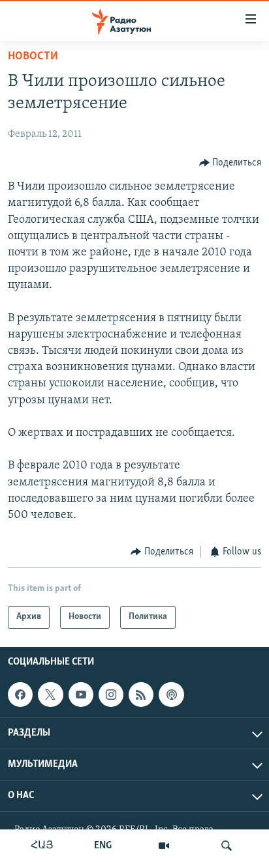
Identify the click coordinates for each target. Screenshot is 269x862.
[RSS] (141, 694)
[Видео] (163, 845)
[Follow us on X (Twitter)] (50, 694)
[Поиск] (226, 845)
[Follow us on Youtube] (81, 694)
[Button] (230, 162)
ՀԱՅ (42, 845)
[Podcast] (171, 694)
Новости (33, 57)
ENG (103, 845)
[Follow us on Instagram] (111, 694)
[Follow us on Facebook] (20, 694)
